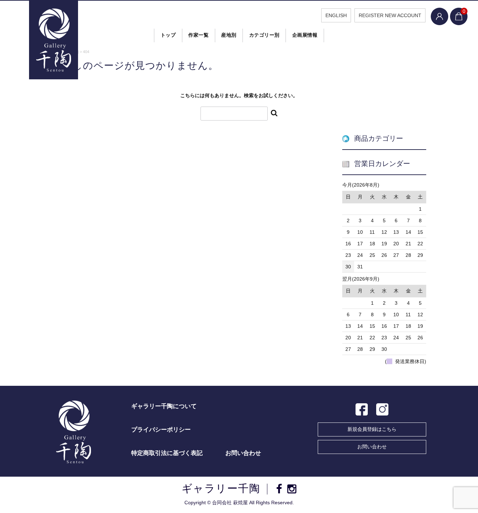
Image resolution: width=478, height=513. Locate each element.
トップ (168, 35)
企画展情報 (305, 35)
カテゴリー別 (264, 35)
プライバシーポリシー (161, 429)
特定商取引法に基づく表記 (167, 453)
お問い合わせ (372, 446)
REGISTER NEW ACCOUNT (390, 15)
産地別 (229, 35)
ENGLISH (336, 15)
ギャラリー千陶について (164, 406)
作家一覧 (198, 35)
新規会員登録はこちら (371, 429)
